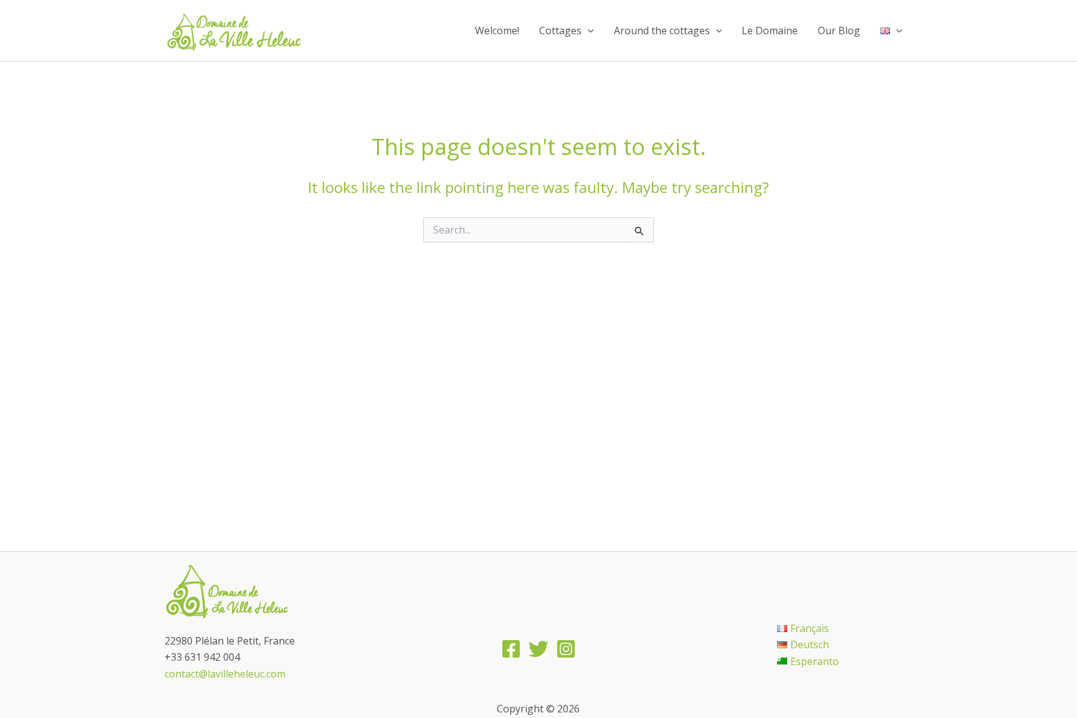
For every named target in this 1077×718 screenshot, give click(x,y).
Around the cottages (662, 30)
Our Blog (839, 30)
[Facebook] (511, 649)
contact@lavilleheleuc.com (225, 674)
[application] (588, 30)
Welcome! (497, 30)
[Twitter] (538, 649)
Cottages (560, 30)
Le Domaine (770, 30)
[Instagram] (566, 649)
